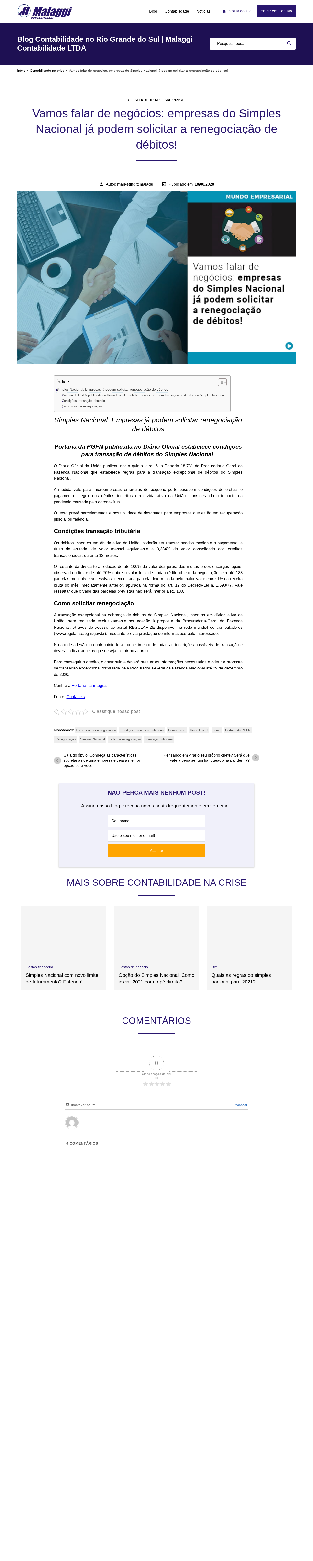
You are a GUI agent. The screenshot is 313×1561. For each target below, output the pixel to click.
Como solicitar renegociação (82, 406)
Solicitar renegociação (125, 739)
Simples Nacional (92, 739)
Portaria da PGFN (237, 730)
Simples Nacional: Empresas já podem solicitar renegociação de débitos (112, 389)
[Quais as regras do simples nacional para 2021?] (249, 932)
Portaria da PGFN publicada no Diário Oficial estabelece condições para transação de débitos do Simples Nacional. (143, 395)
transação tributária (159, 739)
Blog (153, 11)
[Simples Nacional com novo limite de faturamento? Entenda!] (63, 932)
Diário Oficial (199, 730)
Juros (217, 730)
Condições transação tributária (83, 401)
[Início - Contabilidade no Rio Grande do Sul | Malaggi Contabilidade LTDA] (45, 11)
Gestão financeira (39, 967)
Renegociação (66, 739)
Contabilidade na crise (47, 70)
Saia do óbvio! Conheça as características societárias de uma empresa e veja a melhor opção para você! (97, 760)
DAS (215, 967)
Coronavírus (176, 730)
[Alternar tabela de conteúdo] (219, 382)
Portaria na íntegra (89, 685)
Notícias (203, 11)
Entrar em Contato (276, 11)
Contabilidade (177, 11)
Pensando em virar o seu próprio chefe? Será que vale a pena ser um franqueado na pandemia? (211, 757)
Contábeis (76, 696)
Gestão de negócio (133, 967)
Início (21, 70)
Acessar (240, 1105)
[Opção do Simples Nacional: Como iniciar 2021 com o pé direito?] (156, 932)
